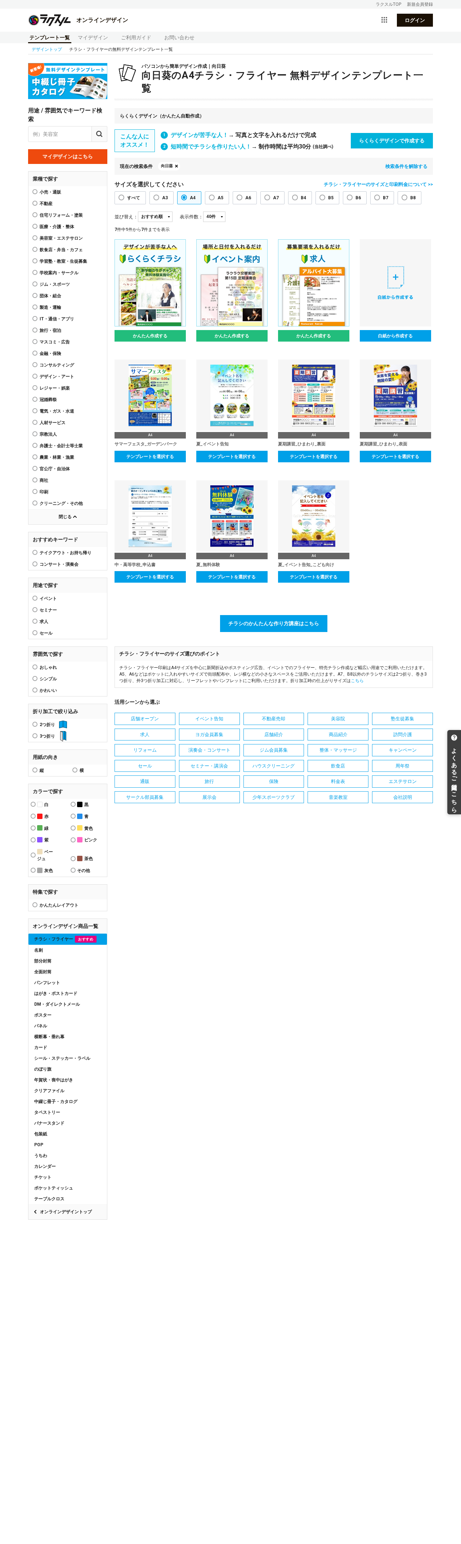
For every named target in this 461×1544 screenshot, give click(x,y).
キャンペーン (403, 750)
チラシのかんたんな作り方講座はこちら (273, 623)
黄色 (88, 828)
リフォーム (145, 750)
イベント (48, 598)
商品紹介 (338, 734)
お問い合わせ (179, 37)
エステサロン (403, 781)
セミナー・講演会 (209, 766)
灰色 (48, 870)
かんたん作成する (150, 335)
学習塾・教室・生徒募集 (63, 261)
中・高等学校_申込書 (135, 564)
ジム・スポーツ (55, 284)
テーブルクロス (49, 1198)
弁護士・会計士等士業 (61, 445)
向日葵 (167, 166)
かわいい (48, 690)
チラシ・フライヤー (63, 939)
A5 (220, 197)
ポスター (43, 1015)
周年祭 (402, 766)
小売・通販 (50, 192)
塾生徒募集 (402, 718)
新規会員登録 (420, 4)
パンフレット (47, 982)
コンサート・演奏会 (59, 564)
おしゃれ (48, 667)
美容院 (338, 718)
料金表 (338, 781)
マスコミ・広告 (55, 341)
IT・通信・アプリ (57, 318)
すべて (133, 197)
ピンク (90, 839)
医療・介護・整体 (57, 226)
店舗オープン (145, 718)
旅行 (209, 781)
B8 (413, 197)
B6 (358, 197)
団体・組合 (50, 295)
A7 (276, 197)
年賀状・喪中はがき (53, 1079)
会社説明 (402, 797)
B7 (385, 197)
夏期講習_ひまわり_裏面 (302, 443)
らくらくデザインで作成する (392, 140)
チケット (43, 1177)
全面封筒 (43, 971)
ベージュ (45, 855)
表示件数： (191, 216)
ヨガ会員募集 (209, 734)
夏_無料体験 (208, 564)
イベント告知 (209, 718)
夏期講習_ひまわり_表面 (383, 443)
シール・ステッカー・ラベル (62, 1058)
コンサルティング (57, 365)
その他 (83, 870)
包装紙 (40, 1133)
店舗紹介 (273, 734)
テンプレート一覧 (50, 37)
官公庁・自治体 (55, 468)
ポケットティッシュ (53, 1188)
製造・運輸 (50, 307)
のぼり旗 (43, 1069)
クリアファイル (49, 1090)
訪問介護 (402, 734)
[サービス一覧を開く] (384, 20)
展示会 (209, 797)
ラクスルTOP (388, 4)
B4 (303, 197)
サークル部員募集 (145, 797)
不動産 (46, 203)
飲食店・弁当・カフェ (61, 249)
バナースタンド (49, 1123)
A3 (165, 197)
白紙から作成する (395, 335)
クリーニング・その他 (61, 503)
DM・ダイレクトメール (57, 1004)
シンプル (48, 678)
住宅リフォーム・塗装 (61, 215)
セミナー (48, 610)
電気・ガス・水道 (57, 411)
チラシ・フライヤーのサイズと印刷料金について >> (378, 184)
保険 (273, 781)
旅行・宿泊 (50, 330)
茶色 (88, 858)
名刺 (38, 950)
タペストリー (47, 1112)
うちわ (40, 1155)
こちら (357, 680)
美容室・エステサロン (61, 238)
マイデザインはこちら (67, 156)
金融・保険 (50, 353)
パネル (40, 1025)
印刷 (44, 491)
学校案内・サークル (59, 272)
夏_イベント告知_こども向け (306, 564)
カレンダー (45, 1166)
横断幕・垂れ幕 (49, 1036)
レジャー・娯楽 (55, 388)
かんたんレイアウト (59, 905)
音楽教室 (338, 797)
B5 (331, 197)
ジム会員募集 (274, 750)
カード (40, 1047)
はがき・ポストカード (55, 993)
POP (38, 1144)
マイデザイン (93, 37)
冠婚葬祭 (48, 399)
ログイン (415, 20)
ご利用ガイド (136, 37)
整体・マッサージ (338, 750)
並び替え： (126, 216)
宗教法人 (48, 434)
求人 (44, 621)
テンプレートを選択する (150, 456)
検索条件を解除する (406, 166)
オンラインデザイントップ (66, 1211)
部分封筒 (43, 961)
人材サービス (53, 422)
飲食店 (338, 766)
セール (46, 633)
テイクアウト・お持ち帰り (65, 552)
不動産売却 (273, 718)
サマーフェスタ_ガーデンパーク (146, 443)
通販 (144, 781)
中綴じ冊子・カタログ (55, 1101)
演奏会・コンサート (209, 750)
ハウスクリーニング (273, 766)
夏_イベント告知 (212, 443)
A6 (248, 197)
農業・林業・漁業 (57, 457)
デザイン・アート (57, 376)
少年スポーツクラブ (273, 797)
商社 (44, 480)
